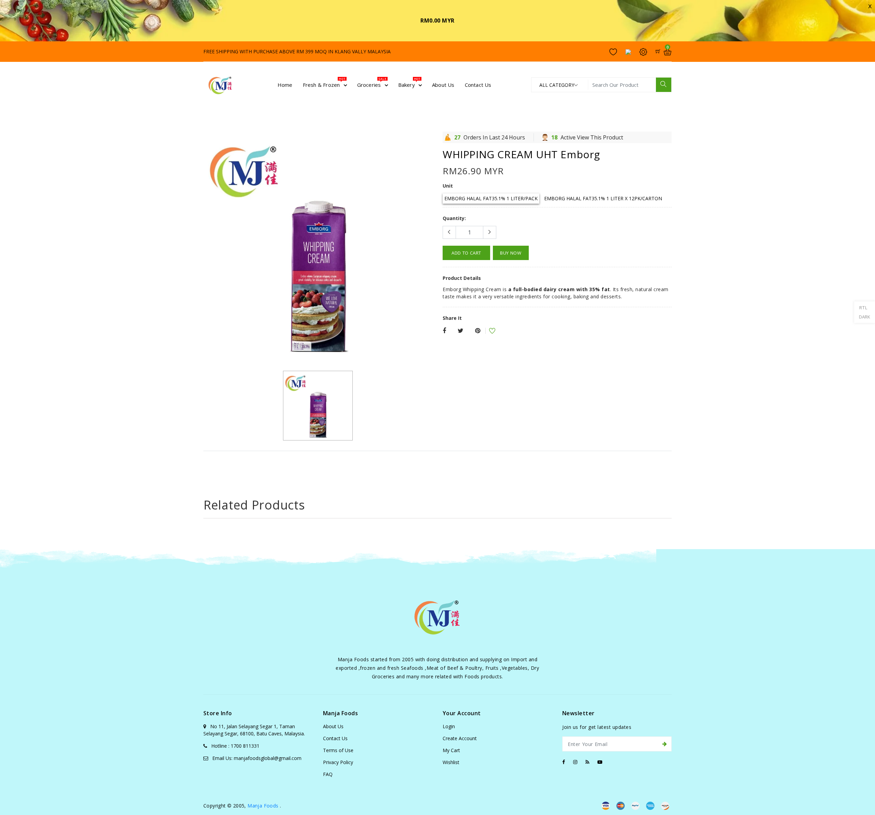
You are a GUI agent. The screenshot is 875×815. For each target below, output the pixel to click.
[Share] (444, 331)
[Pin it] (477, 331)
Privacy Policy (338, 762)
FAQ (328, 774)
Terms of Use (338, 750)
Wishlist (451, 762)
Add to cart (466, 253)
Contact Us (335, 738)
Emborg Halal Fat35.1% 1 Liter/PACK (491, 198)
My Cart (451, 750)
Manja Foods (263, 805)
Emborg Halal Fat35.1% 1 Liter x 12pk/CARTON (603, 198)
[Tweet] (460, 331)
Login (449, 726)
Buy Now (511, 253)
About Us (333, 726)
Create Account (460, 738)
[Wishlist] (487, 331)
